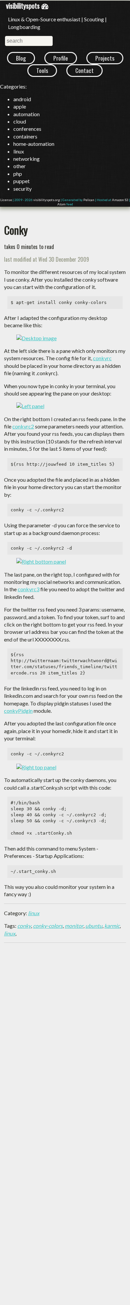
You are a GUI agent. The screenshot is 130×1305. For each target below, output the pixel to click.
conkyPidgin (18, 710)
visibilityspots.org (46, 200)
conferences (27, 129)
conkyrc (102, 358)
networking (26, 158)
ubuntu (93, 925)
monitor (74, 925)
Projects (104, 58)
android (22, 99)
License (6, 200)
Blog (21, 58)
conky (24, 925)
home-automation (33, 143)
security (22, 188)
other (19, 166)
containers (25, 136)
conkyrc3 (28, 589)
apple (19, 106)
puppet (21, 181)
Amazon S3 (120, 200)
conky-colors (48, 925)
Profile (60, 58)
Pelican (88, 200)
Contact (84, 70)
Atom (61, 204)
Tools (42, 70)
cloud (19, 121)
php (17, 173)
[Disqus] (65, 1031)
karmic (112, 925)
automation (26, 114)
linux (18, 151)
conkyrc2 (23, 426)
